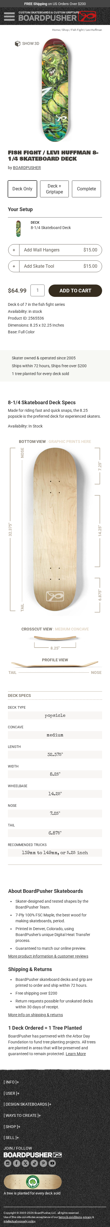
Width (13, 766)
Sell (10, 1137)
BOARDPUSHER (27, 167)
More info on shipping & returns (35, 1015)
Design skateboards (26, 1104)
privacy (87, 1217)
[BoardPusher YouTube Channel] (52, 1164)
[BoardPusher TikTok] (34, 1164)
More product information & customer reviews (48, 956)
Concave (15, 727)
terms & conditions (70, 1217)
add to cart (75, 291)
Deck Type (17, 708)
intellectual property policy (19, 1221)
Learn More (76, 1054)
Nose (12, 806)
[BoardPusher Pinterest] (43, 1164)
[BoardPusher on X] (25, 1164)
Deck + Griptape (54, 189)
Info (10, 1082)
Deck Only (22, 188)
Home (56, 29)
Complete (86, 188)
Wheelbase (17, 786)
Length (14, 747)
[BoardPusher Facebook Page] (16, 1164)
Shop (65, 29)
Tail (11, 825)
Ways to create (21, 1115)
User (10, 1093)
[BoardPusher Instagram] (7, 1164)
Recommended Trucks (27, 845)
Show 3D (30, 43)
